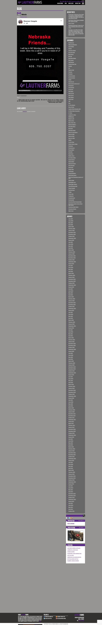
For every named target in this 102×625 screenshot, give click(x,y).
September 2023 (72, 285)
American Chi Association (74, 557)
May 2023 (70, 292)
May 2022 (70, 316)
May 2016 (70, 442)
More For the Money (73, 132)
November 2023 (72, 281)
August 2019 (71, 374)
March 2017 (71, 423)
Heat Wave (70, 91)
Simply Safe (71, 169)
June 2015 (70, 464)
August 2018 (71, 398)
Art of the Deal (71, 52)
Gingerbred (70, 85)
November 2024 (72, 257)
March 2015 (71, 470)
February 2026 (71, 228)
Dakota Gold (71, 70)
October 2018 (71, 394)
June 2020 (70, 355)
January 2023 (71, 300)
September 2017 (72, 419)
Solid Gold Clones (72, 175)
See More (81, 527)
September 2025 (72, 238)
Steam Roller (71, 180)
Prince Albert (71, 149)
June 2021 (70, 331)
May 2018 (70, 403)
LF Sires (70, 112)
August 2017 (71, 421)
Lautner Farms (23, 16)
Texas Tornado (71, 188)
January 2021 (71, 341)
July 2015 (70, 462)
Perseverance (71, 148)
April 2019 (70, 382)
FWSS (69, 79)
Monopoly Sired (71, 130)
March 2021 (71, 337)
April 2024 (70, 271)
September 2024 (72, 261)
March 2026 (71, 226)
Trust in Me (70, 194)
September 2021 (72, 326)
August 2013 (71, 501)
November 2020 (72, 345)
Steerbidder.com (72, 182)
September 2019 (72, 372)
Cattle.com (70, 555)
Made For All (71, 118)
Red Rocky (70, 153)
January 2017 (71, 427)
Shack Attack (71, 161)
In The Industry (71, 105)
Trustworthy (71, 196)
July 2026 (70, 218)
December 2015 (72, 452)
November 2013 (72, 495)
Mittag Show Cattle (72, 558)
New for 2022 (71, 136)
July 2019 (70, 376)
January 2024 (71, 277)
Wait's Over (70, 210)
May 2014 (70, 489)
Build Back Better (72, 58)
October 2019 (71, 370)
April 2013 (70, 509)
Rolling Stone (71, 155)
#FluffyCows (71, 42)
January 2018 (71, 411)
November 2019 (72, 368)
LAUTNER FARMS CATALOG (73, 548)
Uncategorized (23, 95)
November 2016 (72, 431)
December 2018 (72, 390)
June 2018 (70, 402)
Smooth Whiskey (72, 173)
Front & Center (71, 75)
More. (40, 621)
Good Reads (71, 87)
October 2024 (71, 259)
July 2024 (70, 265)
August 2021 (71, 327)
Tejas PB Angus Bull (72, 186)
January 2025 (71, 253)
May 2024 (70, 269)
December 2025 (72, 232)
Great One (70, 89)
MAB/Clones (71, 116)
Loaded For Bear (72, 114)
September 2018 (72, 396)
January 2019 (71, 388)
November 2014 (72, 478)
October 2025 (71, 236)
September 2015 (72, 458)
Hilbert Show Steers (73, 560)
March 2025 (71, 250)
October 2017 (71, 417)
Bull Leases (71, 60)
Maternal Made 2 (72, 124)
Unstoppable (71, 199)
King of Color (71, 107)
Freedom (70, 73)
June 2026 (70, 220)
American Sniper (72, 50)
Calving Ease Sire (72, 64)
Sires (66, 3)
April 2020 (70, 359)
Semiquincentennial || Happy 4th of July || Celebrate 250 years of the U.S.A (76, 26)
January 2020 (71, 365)
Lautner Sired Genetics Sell (74, 109)
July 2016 (70, 439)
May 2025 (70, 246)
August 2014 (71, 483)
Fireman (70, 72)
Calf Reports (71, 62)
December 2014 (72, 476)
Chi (69, 68)
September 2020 (72, 349)
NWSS (69, 140)
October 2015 (71, 456)
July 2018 (70, 400)
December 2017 (72, 413)
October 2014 (71, 479)
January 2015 (71, 474)
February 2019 (71, 386)
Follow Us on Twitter (48, 618)
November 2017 (72, 415)
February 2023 (71, 298)
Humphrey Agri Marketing (74, 553)
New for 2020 (71, 134)
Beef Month (71, 54)
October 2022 (71, 306)
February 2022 (71, 322)
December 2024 (72, 255)
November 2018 (72, 392)
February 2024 (71, 275)
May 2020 (70, 357)
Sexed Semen (71, 159)
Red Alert (70, 151)
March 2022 (71, 320)
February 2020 (71, 363)
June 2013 (70, 505)
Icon (69, 103)
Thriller (70, 192)
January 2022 (71, 324)
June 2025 (70, 244)
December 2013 (72, 493)
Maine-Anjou (71, 120)
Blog (83, 3)
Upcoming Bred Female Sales (75, 201)
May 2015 (70, 466)
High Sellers (70, 3)
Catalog (70, 66)
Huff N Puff (70, 99)
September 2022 (72, 308)
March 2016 (71, 446)
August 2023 (71, 287)
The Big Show (71, 190)
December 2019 (72, 366)
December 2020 (72, 343)
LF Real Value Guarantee (74, 111)
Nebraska (24, 14)
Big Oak (70, 56)
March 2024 (71, 273)
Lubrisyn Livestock (72, 549)
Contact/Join (77, 3)
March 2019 (71, 384)
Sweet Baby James (72, 184)
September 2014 (72, 481)
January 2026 (71, 230)
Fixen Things (71, 23)
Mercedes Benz (71, 126)
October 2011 (71, 511)
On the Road (71, 142)
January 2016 (71, 450)
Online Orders (60, 3)
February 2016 (71, 448)
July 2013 (70, 503)
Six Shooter (71, 171)
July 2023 (70, 288)
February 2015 (71, 472)
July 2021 (70, 329)
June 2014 (70, 487)
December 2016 (72, 429)
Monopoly (70, 128)
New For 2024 (71, 138)
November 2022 (72, 304)
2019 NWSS (71, 46)
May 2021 (70, 333)
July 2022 (70, 312)
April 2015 (70, 468)
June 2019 (70, 378)
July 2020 (70, 353)
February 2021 (71, 339)
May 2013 (70, 507)
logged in (25, 111)
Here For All (71, 93)
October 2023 (71, 283)
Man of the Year (71, 122)
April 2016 (70, 444)
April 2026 (70, 224)
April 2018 (70, 405)
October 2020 (71, 347)
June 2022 (70, 314)
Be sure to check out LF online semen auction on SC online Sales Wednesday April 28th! (52, 101)
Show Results (71, 165)
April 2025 (70, 248)
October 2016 (71, 433)
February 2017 (71, 425)
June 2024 (70, 267)
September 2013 (72, 499)
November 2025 (72, 234)
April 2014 (70, 491)
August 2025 (71, 240)
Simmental (70, 167)
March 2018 (71, 407)
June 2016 (70, 441)
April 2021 (70, 335)
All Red (70, 48)
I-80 (69, 101)
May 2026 (70, 222)
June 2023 (70, 290)
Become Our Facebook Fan (49, 616)
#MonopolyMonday (72, 44)
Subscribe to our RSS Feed (61, 616)
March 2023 (71, 296)
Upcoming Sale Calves (73, 207)
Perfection (70, 146)
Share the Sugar (72, 163)
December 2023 (72, 279)
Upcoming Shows (72, 209)
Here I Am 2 (71, 95)
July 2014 (70, 485)
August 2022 (71, 310)
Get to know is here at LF (74, 83)
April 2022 (70, 318)
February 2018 (71, 409)
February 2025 (71, 251)
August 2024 (71, 263)
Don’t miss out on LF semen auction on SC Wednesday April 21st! (28, 100)
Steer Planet (71, 551)
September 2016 (72, 435)
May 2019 (70, 380)
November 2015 (72, 454)
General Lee (71, 81)
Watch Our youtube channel (61, 618)
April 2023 (70, 294)
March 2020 (71, 361)
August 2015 (71, 460)
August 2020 (71, 351)
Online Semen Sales (72, 144)
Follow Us (80, 520)
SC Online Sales (72, 157)
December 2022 (72, 302)
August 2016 (71, 437)
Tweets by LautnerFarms (70, 523)
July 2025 (70, 242)
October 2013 (71, 497)
